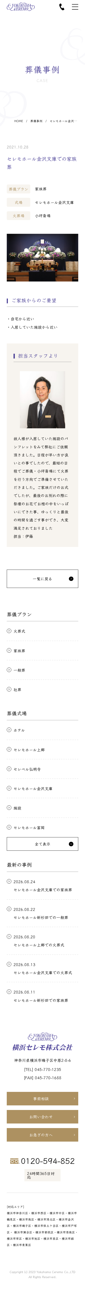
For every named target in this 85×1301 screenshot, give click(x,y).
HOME (18, 121)
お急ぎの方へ (41, 1134)
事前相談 (41, 1098)
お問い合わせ (41, 1116)
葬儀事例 (36, 121)
